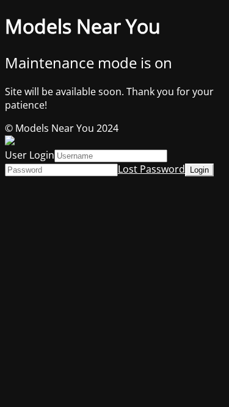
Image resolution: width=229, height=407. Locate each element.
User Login (29, 155)
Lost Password (151, 169)
